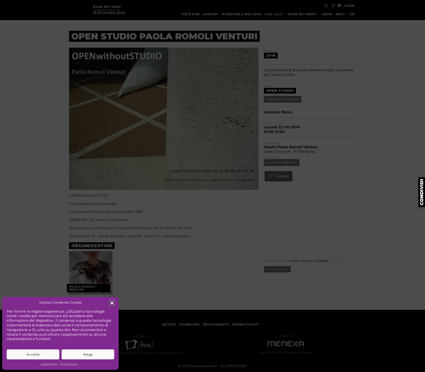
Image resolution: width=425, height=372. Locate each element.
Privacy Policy (69, 364)
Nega (88, 354)
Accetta (33, 354)
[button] (112, 302)
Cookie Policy (49, 364)
